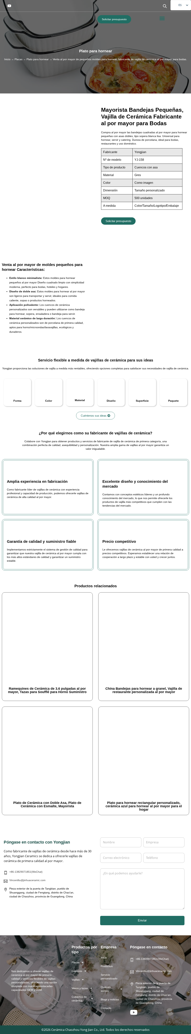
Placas (18, 59)
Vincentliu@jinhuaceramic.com (27, 880)
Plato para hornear (95, 51)
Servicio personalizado (109, 976)
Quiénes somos (106, 989)
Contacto (106, 1008)
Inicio (7, 59)
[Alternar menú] (162, 18)
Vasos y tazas (80, 988)
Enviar (142, 920)
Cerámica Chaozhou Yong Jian (72, 1030)
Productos (107, 966)
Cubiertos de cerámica (79, 998)
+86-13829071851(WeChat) (26, 871)
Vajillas (76, 979)
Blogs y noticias (110, 999)
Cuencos (77, 971)
